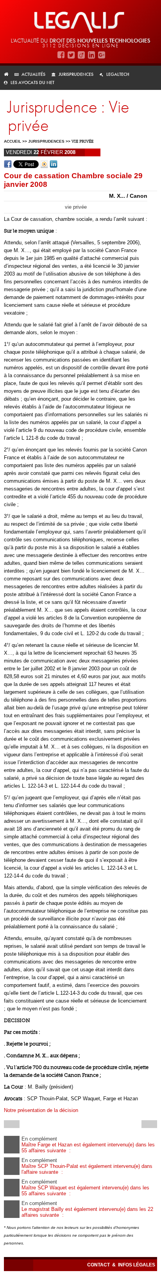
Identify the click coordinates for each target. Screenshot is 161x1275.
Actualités (33, 74)
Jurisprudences (76, 74)
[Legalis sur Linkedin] (91, 54)
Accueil (12, 141)
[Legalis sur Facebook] (60, 54)
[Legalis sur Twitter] (71, 54)
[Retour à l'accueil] (8, 74)
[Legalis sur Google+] (101, 54)
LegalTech (117, 74)
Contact (99, 1265)
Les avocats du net (32, 82)
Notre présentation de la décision (41, 1110)
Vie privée (82, 141)
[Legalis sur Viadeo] (81, 54)
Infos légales (136, 1265)
